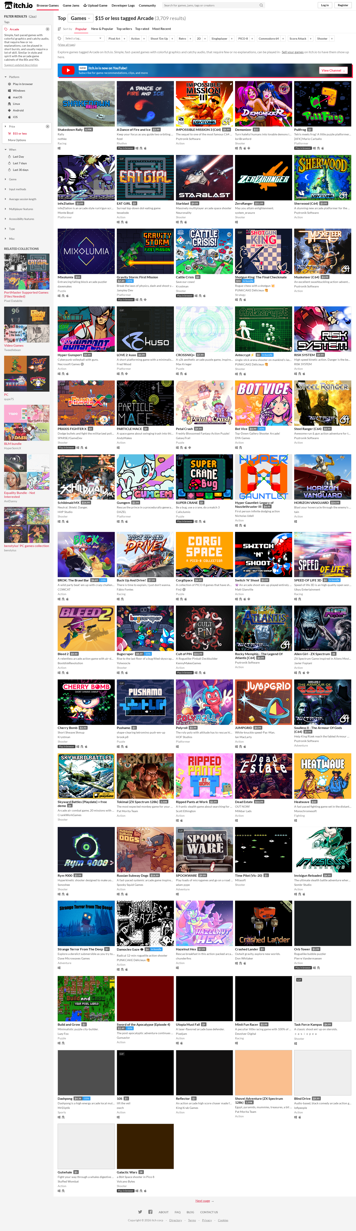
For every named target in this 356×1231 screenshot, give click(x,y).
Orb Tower (302, 949)
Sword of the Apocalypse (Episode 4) (143, 1024)
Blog (190, 1212)
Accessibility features (21, 219)
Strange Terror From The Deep (80, 949)
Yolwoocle (123, 663)
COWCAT (64, 589)
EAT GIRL (124, 203)
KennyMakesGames (188, 663)
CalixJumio (183, 512)
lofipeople (300, 1107)
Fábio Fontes (125, 589)
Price (12, 126)
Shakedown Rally (70, 129)
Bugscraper (125, 654)
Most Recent (161, 29)
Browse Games (48, 5)
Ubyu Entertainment (307, 589)
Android (18, 110)
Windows (19, 90)
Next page (203, 1201)
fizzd (120, 139)
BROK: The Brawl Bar (73, 580)
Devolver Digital (245, 1033)
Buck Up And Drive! (131, 580)
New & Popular (102, 29)
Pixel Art (114, 38)
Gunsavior (123, 1037)
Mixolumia (65, 277)
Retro (182, 38)
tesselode (123, 212)
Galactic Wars (127, 1172)
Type (12, 228)
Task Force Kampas (308, 1024)
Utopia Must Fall (188, 1024)
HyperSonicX (12, 448)
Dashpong (65, 1098)
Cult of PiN (184, 654)
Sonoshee (64, 884)
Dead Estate (244, 802)
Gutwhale (65, 1172)
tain (296, 512)
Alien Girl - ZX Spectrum (312, 654)
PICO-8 (243, 38)
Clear (32, 16)
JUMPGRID (243, 728)
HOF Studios (184, 737)
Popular (81, 29)
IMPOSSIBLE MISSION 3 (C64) (198, 129)
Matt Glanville (244, 589)
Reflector (183, 1098)
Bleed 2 (63, 654)
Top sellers (124, 29)
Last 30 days (20, 169)
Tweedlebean (12, 350)
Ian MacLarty (243, 737)
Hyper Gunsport (70, 355)
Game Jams (71, 5)
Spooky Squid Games (130, 884)
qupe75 (9, 399)
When (12, 149)
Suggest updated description (21, 65)
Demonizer (243, 129)
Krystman (182, 286)
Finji (179, 589)
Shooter (322, 38)
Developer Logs (123, 5)
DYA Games (242, 438)
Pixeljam (181, 1033)
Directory (175, 1220)
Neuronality (183, 212)
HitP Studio (65, 512)
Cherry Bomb (67, 728)
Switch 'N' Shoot (247, 580)
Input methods (17, 189)
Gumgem (123, 502)
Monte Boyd (65, 212)
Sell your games (293, 52)
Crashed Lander (246, 949)
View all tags (67, 44)
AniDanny (10, 501)
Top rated (142, 29)
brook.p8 (122, 737)
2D (199, 38)
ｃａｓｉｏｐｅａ (305, 1033)
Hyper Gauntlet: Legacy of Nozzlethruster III (254, 504)
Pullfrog (300, 129)
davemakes (65, 286)
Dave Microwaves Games (74, 958)
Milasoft (240, 880)
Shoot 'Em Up (159, 38)
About (164, 1212)
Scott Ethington (186, 811)
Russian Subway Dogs (132, 875)
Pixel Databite (13, 300)
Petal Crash (184, 429)
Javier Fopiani (303, 663)
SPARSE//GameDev (70, 438)
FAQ (177, 1212)
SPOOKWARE (186, 875)
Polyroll (181, 728)
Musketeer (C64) (306, 277)
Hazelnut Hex (186, 949)
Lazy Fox (63, 1033)
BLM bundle (13, 443)
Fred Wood (124, 364)
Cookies (223, 1220)
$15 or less (20, 133)
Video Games (13, 345)
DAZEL (121, 512)
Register (343, 5)
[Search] (261, 5)
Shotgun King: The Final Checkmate (261, 277)
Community (147, 5)
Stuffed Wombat (68, 1181)
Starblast (182, 203)
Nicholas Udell (244, 515)
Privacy (207, 1220)
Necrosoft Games (69, 364)
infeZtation (66, 203)
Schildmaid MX (69, 502)
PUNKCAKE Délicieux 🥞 (251, 290)
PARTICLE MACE (129, 429)
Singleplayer (219, 38)
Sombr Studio (303, 884)
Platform (14, 77)
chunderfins (183, 958)
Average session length (22, 199)
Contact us (209, 1212)
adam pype (183, 884)
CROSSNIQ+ (185, 355)
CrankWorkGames (69, 815)
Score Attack (298, 38)
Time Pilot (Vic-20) (248, 875)
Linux (16, 103)
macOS (17, 97)
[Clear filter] (47, 126)
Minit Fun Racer (246, 1024)
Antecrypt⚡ (244, 355)
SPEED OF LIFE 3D (307, 580)
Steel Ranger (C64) (308, 429)
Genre (12, 179)
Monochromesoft (305, 811)
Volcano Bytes (126, 1181)
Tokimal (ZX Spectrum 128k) (137, 802)
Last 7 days (20, 163)
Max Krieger (184, 364)
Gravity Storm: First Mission (137, 277)
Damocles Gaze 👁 (130, 949)
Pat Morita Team (127, 811)
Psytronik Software (188, 139)
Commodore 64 (269, 38)
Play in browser (23, 84)
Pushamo (123, 728)
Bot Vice (241, 429)
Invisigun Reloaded (308, 875)
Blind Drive (302, 1098)
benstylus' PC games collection (26, 546)
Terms (192, 1220)
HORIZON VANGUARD (311, 502)
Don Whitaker (244, 958)
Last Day (18, 156)
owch (120, 1107)
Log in (325, 5)
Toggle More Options (26, 140)
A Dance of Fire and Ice (134, 129)
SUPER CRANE (187, 502)
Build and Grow (69, 1024)
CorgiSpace (184, 580)
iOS (15, 117)
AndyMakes (124, 438)
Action (135, 38)
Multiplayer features (21, 209)
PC (6, 394)
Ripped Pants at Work (192, 802)
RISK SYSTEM (304, 355)
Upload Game (98, 5)
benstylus (10, 550)
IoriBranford (243, 139)
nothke (62, 139)
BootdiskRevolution (70, 663)
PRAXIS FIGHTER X (72, 429)
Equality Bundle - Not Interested (19, 495)
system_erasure (245, 212)
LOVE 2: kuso (126, 355)
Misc (12, 238)
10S (119, 1098)
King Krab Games (187, 1107)
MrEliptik (64, 1107)
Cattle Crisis (185, 277)
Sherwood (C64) (306, 203)
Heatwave (301, 802)
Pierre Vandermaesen (308, 958)
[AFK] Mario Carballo (308, 139)
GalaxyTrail (183, 438)
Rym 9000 (65, 875)
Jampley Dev (125, 290)
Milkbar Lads (243, 811)
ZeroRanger (244, 203)
